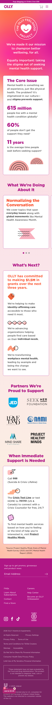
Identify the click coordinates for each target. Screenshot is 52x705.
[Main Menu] (47, 7)
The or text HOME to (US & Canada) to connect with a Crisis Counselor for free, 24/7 (26, 502)
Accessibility (18, 648)
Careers (30, 588)
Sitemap (7, 648)
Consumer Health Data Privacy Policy (19, 657)
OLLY (8, 6)
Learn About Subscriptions (10, 593)
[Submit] (46, 573)
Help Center (32, 593)
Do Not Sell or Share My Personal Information (22, 652)
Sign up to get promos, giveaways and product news (20, 567)
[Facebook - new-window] (12, 619)
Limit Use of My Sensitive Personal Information (22, 661)
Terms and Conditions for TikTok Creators (20, 644)
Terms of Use (23, 639)
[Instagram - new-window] (6, 619)
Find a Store (10, 603)
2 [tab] (26, 253)
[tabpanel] (26, 222)
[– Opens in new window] (15, 404)
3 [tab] (29, 253)
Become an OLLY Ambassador (35, 598)
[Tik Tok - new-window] (18, 619)
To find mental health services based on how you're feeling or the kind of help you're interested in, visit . (26, 531)
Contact (7, 599)
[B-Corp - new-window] (34, 616)
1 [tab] (23, 253)
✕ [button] (14, 689)
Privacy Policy (9, 639)
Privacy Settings (32, 635)
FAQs (6, 588)
